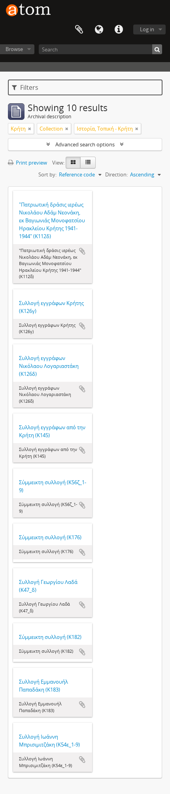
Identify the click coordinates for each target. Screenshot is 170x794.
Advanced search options (85, 144)
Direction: (116, 174)
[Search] (157, 49)
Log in (147, 29)
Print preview (31, 162)
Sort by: (47, 174)
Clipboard (79, 30)
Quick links (118, 30)
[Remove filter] (29, 129)
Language (99, 30)
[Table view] (88, 163)
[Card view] (73, 163)
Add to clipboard (82, 251)
